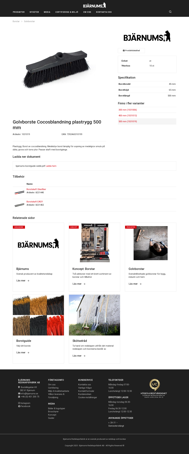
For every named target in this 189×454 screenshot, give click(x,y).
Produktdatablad (132, 50)
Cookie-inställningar (87, 397)
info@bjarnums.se (29, 393)
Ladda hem (51, 166)
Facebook (25, 406)
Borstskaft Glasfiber (36, 189)
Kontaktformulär (86, 391)
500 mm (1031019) (128, 121)
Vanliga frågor (85, 388)
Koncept (52, 415)
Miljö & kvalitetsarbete (58, 391)
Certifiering (53, 388)
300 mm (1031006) (128, 109)
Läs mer (21, 280)
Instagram (25, 403)
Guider (51, 418)
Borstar (16, 21)
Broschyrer (53, 411)
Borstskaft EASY (35, 201)
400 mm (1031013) (128, 115)
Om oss (52, 384)
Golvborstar (29, 21)
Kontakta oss (84, 384)
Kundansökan (84, 394)
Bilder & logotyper (56, 408)
